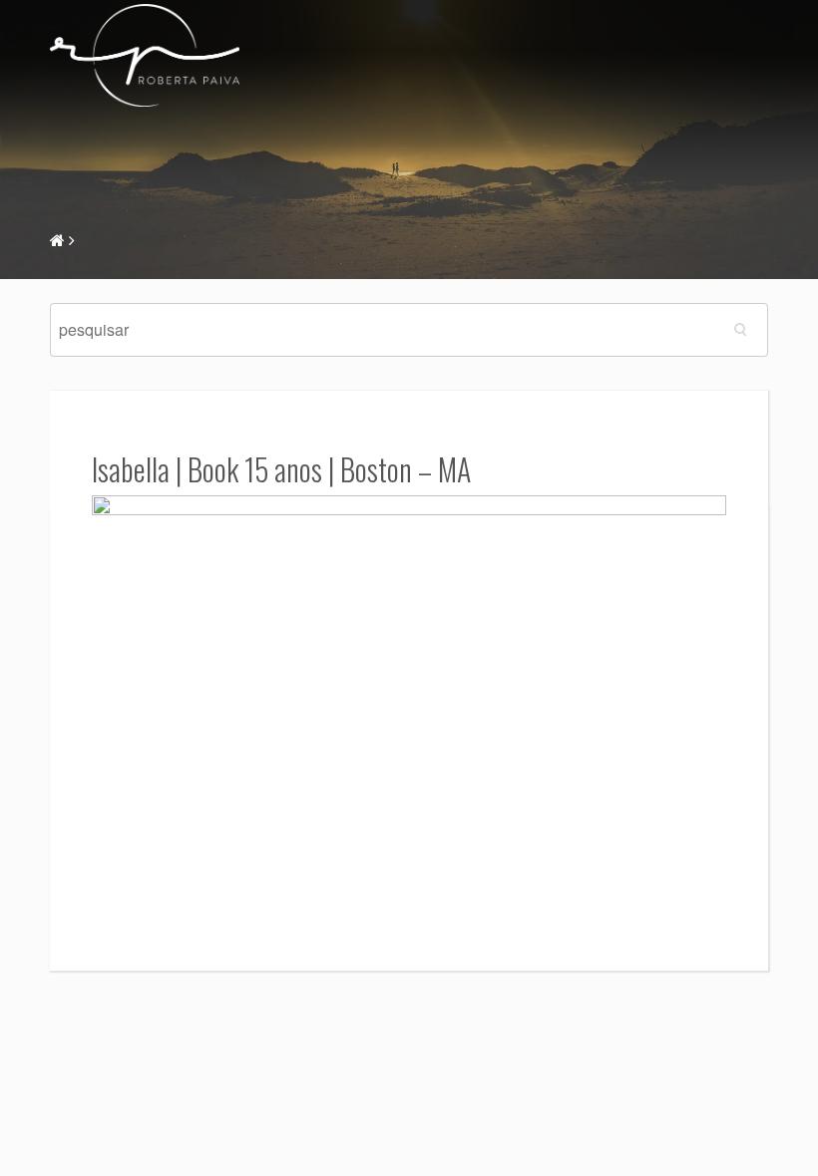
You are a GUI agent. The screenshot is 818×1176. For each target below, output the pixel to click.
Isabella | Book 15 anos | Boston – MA (281, 468)
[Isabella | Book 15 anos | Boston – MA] (409, 705)
